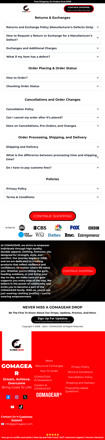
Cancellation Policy (80, 377)
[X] (25, 397)
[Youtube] (12, 407)
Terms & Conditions (80, 372)
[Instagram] (16, 397)
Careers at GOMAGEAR (42, 387)
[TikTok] (21, 407)
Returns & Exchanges (49, 365)
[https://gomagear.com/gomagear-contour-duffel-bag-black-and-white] (52, 231)
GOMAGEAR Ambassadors (43, 378)
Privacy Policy (80, 366)
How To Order (49, 371)
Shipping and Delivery (80, 382)
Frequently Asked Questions (76, 389)
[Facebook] (8, 397)
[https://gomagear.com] (26, 8)
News (49, 360)
